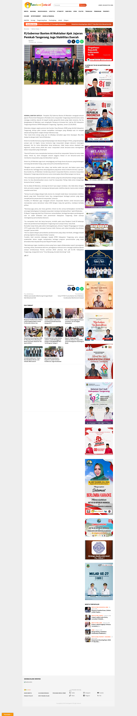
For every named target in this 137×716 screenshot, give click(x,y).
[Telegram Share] (77, 41)
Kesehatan (102, 607)
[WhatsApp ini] (82, 41)
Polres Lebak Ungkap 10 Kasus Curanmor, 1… (101, 625)
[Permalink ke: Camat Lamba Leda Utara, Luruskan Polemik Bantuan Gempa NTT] (54, 313)
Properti (101, 636)
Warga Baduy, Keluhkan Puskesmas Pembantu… (99, 632)
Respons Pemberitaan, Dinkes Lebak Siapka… (101, 611)
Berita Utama (95, 607)
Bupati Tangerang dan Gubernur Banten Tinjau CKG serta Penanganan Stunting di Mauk (74, 340)
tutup (70, 690)
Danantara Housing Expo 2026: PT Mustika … (101, 641)
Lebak (106, 607)
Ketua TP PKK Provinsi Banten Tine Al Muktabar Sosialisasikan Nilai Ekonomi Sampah (71, 296)
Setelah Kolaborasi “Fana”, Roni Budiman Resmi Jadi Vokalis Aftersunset (32, 359)
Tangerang (108, 636)
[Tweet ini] (73, 41)
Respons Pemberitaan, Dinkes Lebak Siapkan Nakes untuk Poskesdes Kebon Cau (33, 321)
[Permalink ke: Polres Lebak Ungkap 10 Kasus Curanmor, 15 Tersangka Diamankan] (74, 313)
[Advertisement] (54, 100)
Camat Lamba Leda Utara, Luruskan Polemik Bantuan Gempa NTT (53, 321)
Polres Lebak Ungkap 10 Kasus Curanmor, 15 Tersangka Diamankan (74, 321)
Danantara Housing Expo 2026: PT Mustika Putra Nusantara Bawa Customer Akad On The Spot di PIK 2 (70, 24)
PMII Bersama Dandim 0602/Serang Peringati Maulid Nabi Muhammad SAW (38, 296)
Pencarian (83, 5)
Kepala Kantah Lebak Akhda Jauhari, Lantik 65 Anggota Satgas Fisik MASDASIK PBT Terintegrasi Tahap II (53, 340)
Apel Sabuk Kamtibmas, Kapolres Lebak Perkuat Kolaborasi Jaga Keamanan (53, 359)
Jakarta (101, 615)
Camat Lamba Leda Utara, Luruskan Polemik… (100, 618)
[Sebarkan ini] (69, 41)
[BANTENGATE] (38, 5)
